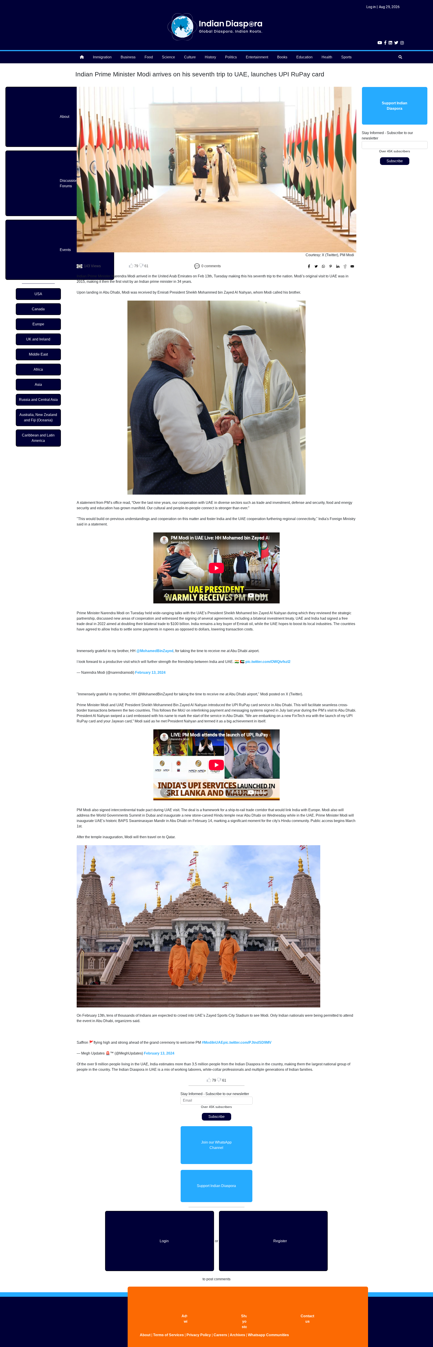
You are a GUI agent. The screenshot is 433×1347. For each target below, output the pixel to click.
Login (164, 1241)
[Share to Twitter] (316, 266)
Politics (231, 57)
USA (38, 294)
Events (65, 250)
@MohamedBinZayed (154, 651)
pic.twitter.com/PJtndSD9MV (247, 1042)
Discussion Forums (69, 183)
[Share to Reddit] (345, 266)
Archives (237, 1335)
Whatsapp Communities (268, 1335)
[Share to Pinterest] (330, 266)
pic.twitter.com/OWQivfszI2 (267, 662)
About (64, 117)
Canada (38, 309)
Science (168, 57)
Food (149, 57)
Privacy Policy (199, 1335)
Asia (38, 384)
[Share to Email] (352, 266)
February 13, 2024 (150, 672)
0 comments (211, 266)
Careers (220, 1335)
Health (327, 57)
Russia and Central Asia (38, 400)
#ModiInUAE (212, 1042)
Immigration (102, 57)
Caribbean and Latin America (38, 438)
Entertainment (257, 57)
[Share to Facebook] (309, 266)
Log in (371, 7)
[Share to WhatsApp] (323, 266)
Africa (38, 369)
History (210, 57)
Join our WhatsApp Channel (216, 1145)
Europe (38, 324)
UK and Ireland (38, 339)
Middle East (38, 354)
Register (280, 1241)
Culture (190, 57)
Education (304, 57)
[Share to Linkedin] (338, 266)
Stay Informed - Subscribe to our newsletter (214, 1094)
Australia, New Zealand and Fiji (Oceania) (38, 417)
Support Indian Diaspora (216, 1186)
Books (282, 57)
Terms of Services (168, 1335)
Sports (346, 57)
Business (128, 57)
